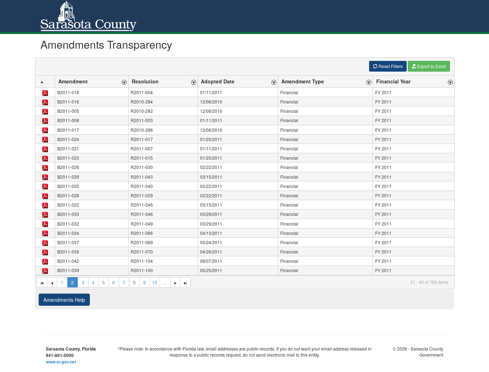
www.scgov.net (61, 361)
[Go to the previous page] (52, 282)
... (164, 282)
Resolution (145, 81)
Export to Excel (431, 66)
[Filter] (125, 81)
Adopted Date (217, 81)
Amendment (73, 81)
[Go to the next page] (175, 282)
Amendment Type (302, 81)
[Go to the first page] (42, 282)
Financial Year (393, 81)
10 (154, 282)
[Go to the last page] (185, 282)
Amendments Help (64, 299)
